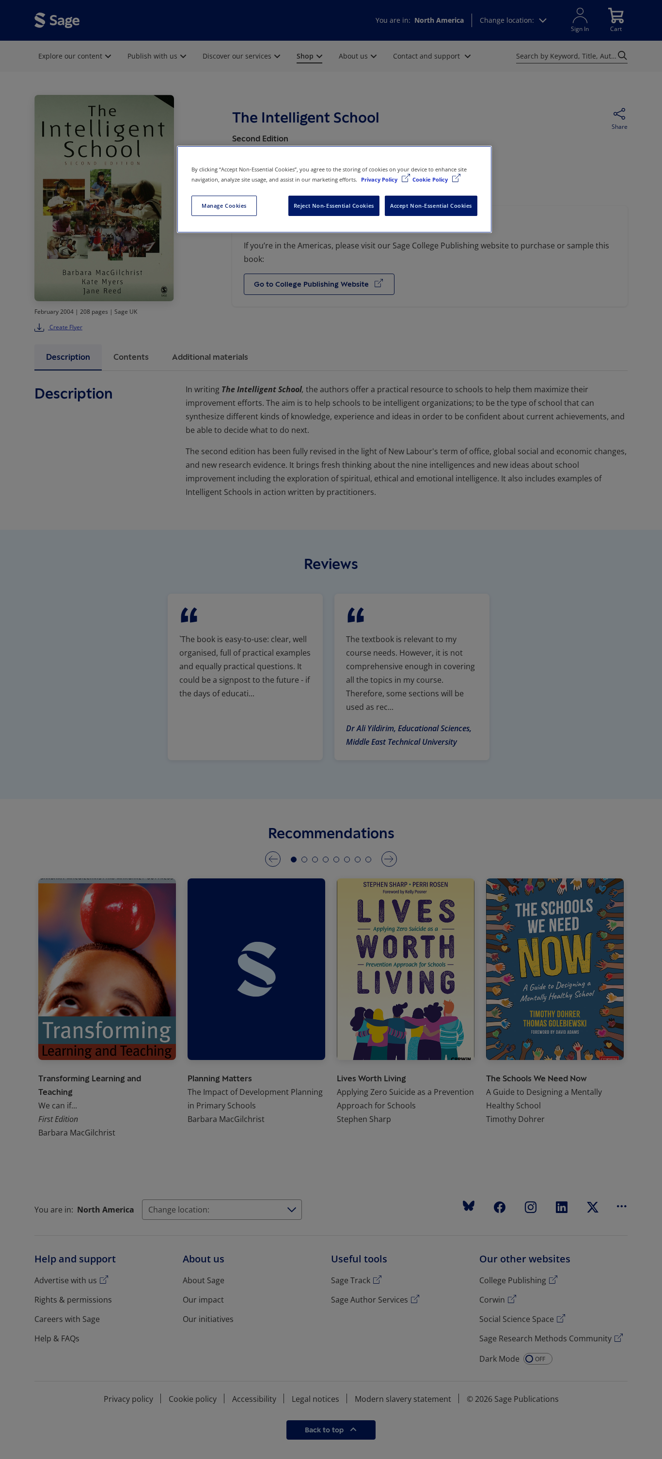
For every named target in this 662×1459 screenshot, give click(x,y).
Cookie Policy (430, 179)
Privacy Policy (380, 179)
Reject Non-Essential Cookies (334, 205)
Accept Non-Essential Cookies (431, 205)
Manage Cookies (224, 205)
